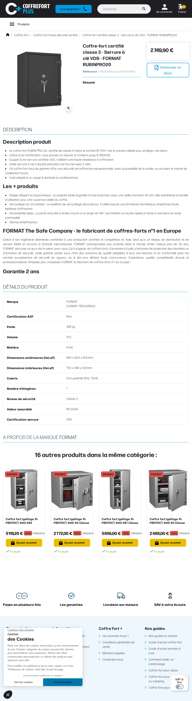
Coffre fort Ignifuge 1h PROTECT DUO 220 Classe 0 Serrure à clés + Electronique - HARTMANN (24, 520)
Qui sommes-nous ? (116, 636)
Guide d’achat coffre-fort (165, 642)
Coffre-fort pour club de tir (166, 687)
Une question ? (73, 9)
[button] (182, 9)
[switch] (179, 687)
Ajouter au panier (26, 542)
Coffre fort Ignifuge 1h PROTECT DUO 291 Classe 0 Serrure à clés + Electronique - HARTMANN (120, 520)
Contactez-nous (113, 659)
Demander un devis (170, 70)
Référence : (90, 71)
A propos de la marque (30, 437)
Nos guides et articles (163, 636)
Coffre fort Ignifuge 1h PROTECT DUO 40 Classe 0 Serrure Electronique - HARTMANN (71, 520)
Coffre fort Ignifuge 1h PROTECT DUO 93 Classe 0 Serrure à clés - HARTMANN (167, 520)
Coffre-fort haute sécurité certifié (56, 35)
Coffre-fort (21, 35)
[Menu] (186, 677)
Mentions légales (114, 653)
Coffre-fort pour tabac (163, 670)
